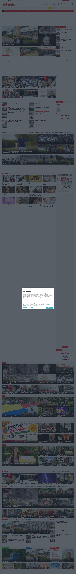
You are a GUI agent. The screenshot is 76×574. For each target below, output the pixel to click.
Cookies (28, 305)
